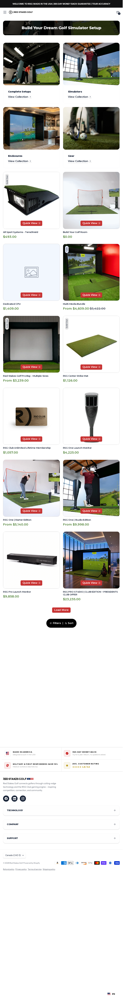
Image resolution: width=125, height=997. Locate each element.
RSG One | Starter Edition (17, 519)
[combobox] (111, 994)
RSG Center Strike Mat (75, 376)
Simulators (75, 91)
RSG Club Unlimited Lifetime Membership (27, 448)
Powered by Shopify (31, 863)
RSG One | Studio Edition (77, 519)
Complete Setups (19, 91)
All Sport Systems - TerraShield (20, 232)
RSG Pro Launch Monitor (17, 591)
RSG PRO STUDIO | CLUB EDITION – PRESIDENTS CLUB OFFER (90, 593)
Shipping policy (49, 869)
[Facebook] (6, 798)
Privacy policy (21, 869)
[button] (5, 12)
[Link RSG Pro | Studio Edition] (61, 4)
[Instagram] (23, 798)
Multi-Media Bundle (74, 304)
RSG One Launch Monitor (77, 448)
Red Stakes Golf (16, 863)
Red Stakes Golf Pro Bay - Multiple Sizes (25, 376)
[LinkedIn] (14, 798)
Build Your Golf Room (75, 232)
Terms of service (35, 869)
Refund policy (8, 869)
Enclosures (15, 156)
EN (113, 993)
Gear (71, 156)
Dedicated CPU (12, 304)
